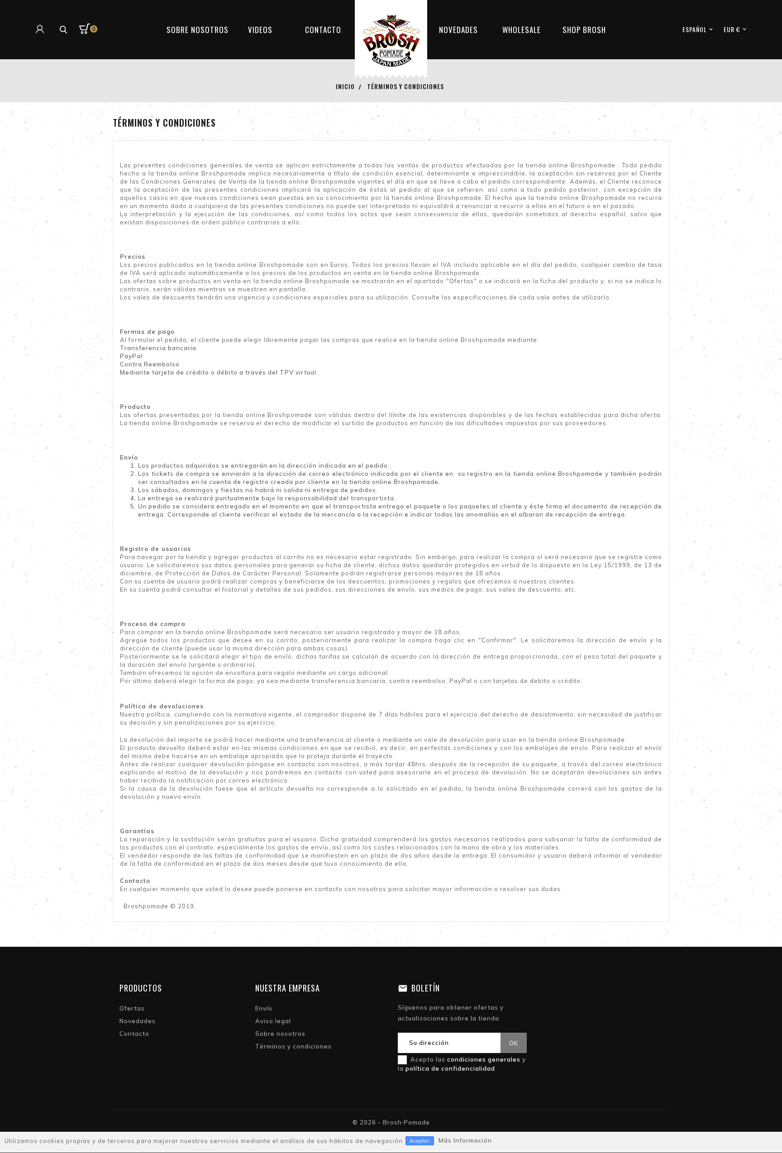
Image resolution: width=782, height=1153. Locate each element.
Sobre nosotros (280, 1033)
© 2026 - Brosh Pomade (391, 1122)
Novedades (137, 1021)
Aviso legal (273, 1021)
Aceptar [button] (420, 1141)
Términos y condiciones (293, 1046)
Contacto (134, 1033)
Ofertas (132, 1008)
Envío (263, 1008)
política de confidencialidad (450, 1068)
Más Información (465, 1140)
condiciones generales (483, 1059)
